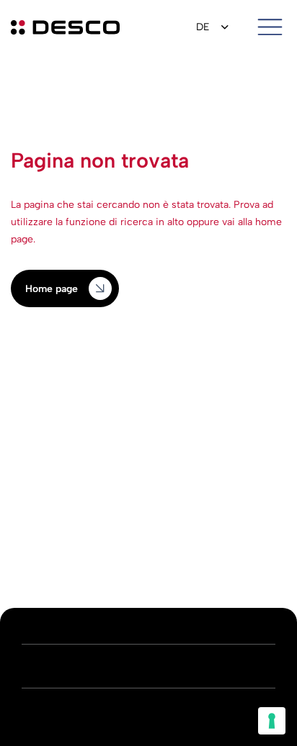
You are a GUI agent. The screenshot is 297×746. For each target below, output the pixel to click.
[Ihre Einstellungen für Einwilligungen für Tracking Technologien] (271, 720)
